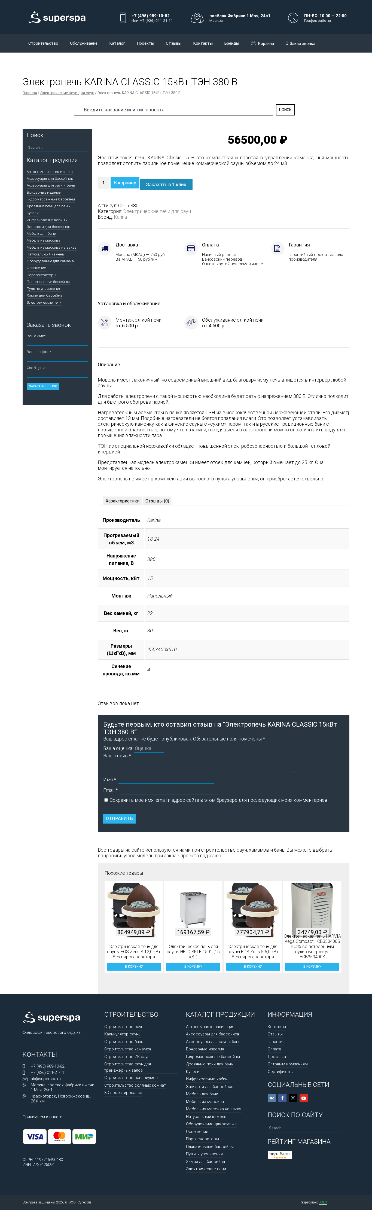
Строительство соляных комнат (135, 1085)
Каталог (117, 43)
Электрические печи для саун (67, 93)
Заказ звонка (302, 43)
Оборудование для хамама (50, 261)
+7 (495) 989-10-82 (47, 1066)
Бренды (231, 43)
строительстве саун (224, 850)
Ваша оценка (117, 748)
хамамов (259, 850)
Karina (120, 217)
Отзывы (173, 43)
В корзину (125, 182)
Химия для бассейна (44, 295)
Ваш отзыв (117, 755)
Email (110, 790)
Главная (30, 93)
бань (279, 850)
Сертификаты (281, 1071)
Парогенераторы (41, 275)
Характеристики (122, 501)
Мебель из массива (43, 240)
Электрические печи (44, 302)
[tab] (122, 500)
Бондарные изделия (44, 192)
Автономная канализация (50, 171)
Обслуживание (83, 43)
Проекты (145, 43)
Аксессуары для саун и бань (51, 185)
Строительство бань (123, 1041)
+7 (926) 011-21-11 (47, 1072)
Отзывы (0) (157, 501)
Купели (33, 213)
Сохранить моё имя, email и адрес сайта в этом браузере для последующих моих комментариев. (219, 800)
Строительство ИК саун (127, 1056)
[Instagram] (293, 1098)
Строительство (43, 43)
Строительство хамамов (127, 1049)
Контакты (203, 43)
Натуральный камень (45, 254)
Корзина (266, 43)
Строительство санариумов (131, 1077)
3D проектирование (123, 1092)
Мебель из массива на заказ (52, 247)
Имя (109, 779)
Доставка (277, 1056)
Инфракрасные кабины (47, 220)
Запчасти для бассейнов (48, 226)
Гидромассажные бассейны (51, 199)
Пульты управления (44, 288)
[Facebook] (282, 1098)
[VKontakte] (272, 1098)
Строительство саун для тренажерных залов (127, 1067)
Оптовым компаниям (288, 1064)
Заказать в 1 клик (166, 184)
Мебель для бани (41, 233)
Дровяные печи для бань (48, 206)
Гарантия (276, 1041)
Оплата (274, 1049)
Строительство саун (123, 1026)
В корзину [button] (134, 966)
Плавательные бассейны (48, 281)
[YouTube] (304, 1098)
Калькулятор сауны (122, 1034)
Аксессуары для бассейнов (50, 178)
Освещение (36, 268)
